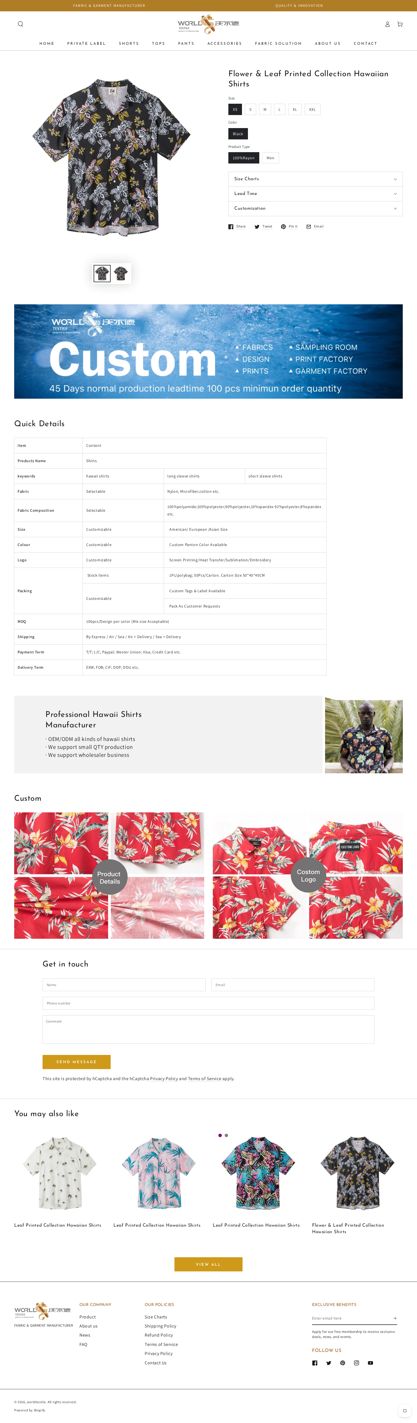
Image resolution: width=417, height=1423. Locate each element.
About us (88, 1326)
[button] (20, 24)
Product (87, 1317)
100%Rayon (244, 157)
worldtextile (36, 1402)
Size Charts (156, 1317)
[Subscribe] (395, 1318)
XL (295, 109)
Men (271, 157)
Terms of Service (205, 1079)
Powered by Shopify (29, 1410)
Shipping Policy (160, 1326)
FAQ (83, 1344)
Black (238, 133)
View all (208, 1265)
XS (235, 109)
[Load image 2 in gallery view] (120, 273)
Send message (76, 1062)
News (84, 1335)
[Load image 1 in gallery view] (102, 273)
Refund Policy (159, 1335)
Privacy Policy (164, 1079)
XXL (312, 109)
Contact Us (156, 1363)
